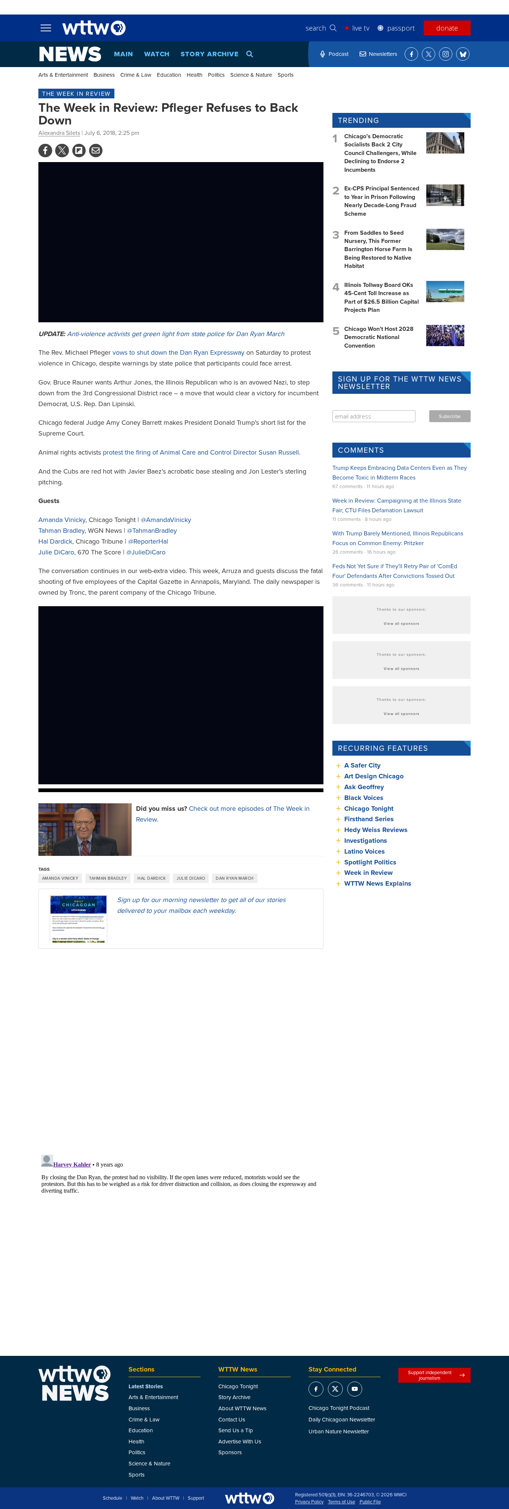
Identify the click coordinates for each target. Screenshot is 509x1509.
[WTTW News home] (70, 54)
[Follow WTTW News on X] (428, 54)
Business (104, 75)
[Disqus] (180, 1051)
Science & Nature (251, 75)
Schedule (112, 1498)
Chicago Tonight (368, 808)
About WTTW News (242, 1408)
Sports (286, 75)
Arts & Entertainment (63, 75)
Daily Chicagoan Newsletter (342, 1419)
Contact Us (231, 1419)
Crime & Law (135, 75)
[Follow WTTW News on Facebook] (411, 54)
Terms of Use (341, 1502)
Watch (157, 54)
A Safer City (362, 765)
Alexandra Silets (59, 133)
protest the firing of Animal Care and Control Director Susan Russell (201, 452)
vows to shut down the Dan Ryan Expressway (178, 352)
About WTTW (165, 1498)
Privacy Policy (309, 1502)
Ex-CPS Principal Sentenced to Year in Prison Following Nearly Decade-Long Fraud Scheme (381, 201)
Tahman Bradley (61, 530)
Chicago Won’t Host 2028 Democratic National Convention (379, 337)
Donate (447, 27)
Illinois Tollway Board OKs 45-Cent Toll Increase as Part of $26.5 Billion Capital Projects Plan (381, 297)
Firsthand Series (369, 819)
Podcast (338, 54)
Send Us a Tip (235, 1430)
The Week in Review (76, 93)
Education (169, 75)
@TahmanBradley (152, 530)
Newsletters (383, 54)
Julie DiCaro (56, 552)
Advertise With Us (239, 1441)
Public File (370, 1502)
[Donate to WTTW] (249, 1498)
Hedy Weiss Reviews (376, 830)
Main (123, 54)
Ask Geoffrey (364, 787)
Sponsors (230, 1452)
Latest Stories (146, 1386)
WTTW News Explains (378, 883)
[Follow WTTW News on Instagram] (445, 54)
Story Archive (210, 54)
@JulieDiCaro (145, 552)
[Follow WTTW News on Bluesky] (463, 54)
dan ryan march (234, 878)
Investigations (365, 840)
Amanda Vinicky (61, 519)
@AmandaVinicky (166, 519)
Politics (216, 75)
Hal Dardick (55, 541)
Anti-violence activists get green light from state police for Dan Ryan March (175, 333)
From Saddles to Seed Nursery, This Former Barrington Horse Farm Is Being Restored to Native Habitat (378, 249)
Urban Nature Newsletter (339, 1431)
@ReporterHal (148, 541)
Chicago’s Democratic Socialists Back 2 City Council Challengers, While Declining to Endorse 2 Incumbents (380, 153)
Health (194, 75)
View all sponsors (402, 623)
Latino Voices (364, 851)
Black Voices (363, 798)
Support (196, 1498)
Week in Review (368, 872)
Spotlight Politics (370, 862)
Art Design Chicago (374, 776)
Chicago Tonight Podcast (339, 1408)
